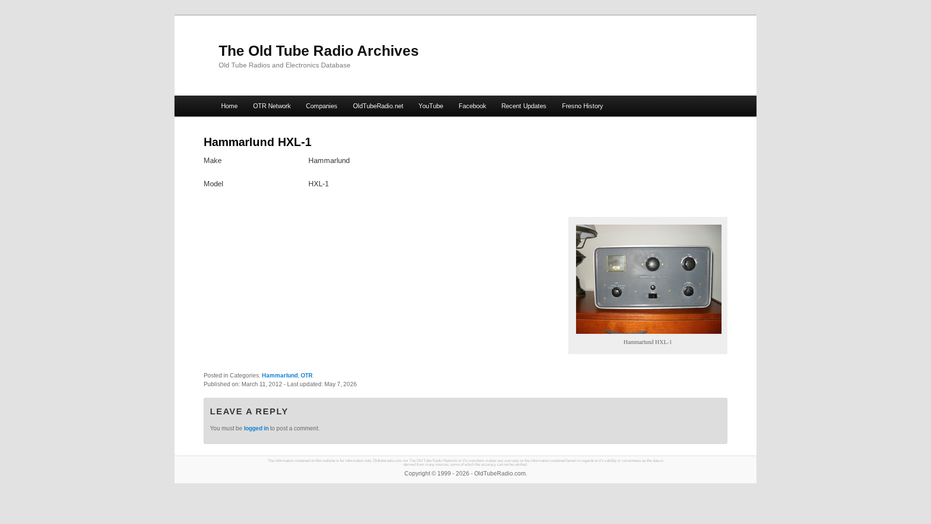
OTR (307, 375)
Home (229, 106)
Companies (321, 106)
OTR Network (272, 106)
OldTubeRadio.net (378, 106)
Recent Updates (523, 106)
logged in (256, 428)
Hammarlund (280, 375)
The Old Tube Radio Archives (319, 51)
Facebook (472, 106)
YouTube (430, 106)
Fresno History (582, 106)
